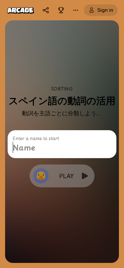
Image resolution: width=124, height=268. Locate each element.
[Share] (45, 10)
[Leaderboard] (61, 10)
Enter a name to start (36, 138)
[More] (75, 10)
